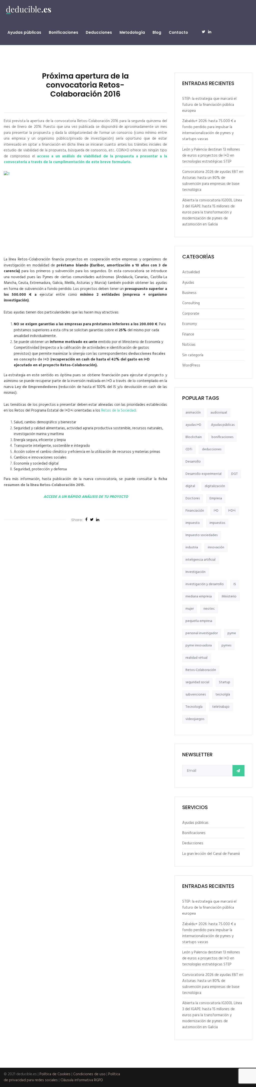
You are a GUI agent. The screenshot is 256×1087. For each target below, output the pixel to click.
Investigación (196, 572)
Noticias (189, 345)
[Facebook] (86, 520)
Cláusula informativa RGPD (81, 1080)
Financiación (195, 511)
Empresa (216, 498)
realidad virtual (197, 658)
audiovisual (218, 413)
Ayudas (188, 283)
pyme (232, 633)
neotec (209, 609)
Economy (189, 324)
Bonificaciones (63, 32)
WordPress (191, 366)
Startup (224, 682)
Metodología (132, 32)
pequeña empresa (199, 621)
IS (235, 584)
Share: (77, 519)
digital (190, 486)
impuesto (193, 523)
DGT (234, 474)
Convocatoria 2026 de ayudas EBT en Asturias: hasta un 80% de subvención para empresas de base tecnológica (212, 181)
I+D (216, 511)
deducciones (211, 449)
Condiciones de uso (89, 1074)
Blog (156, 32)
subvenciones (196, 694)
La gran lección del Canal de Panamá (211, 854)
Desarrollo (193, 462)
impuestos (217, 523)
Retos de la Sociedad (118, 411)
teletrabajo (221, 707)
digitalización (215, 486)
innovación (216, 547)
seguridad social (197, 682)
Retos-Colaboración (201, 670)
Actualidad (191, 272)
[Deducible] (29, 10)
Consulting (191, 303)
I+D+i (232, 511)
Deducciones (99, 32)
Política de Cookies (55, 1074)
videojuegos (195, 719)
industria (192, 547)
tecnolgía (223, 694)
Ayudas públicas (24, 32)
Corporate (190, 314)
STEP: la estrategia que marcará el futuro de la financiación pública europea (209, 105)
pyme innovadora (199, 645)
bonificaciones (222, 437)
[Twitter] (92, 520)
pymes (226, 645)
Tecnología (194, 707)
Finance (188, 334)
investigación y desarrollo (205, 584)
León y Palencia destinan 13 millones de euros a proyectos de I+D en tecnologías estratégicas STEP (211, 156)
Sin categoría (192, 355)
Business (189, 293)
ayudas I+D (193, 425)
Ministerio (229, 596)
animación (193, 413)
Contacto (178, 32)
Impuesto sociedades (202, 535)
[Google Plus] (97, 520)
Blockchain (194, 437)
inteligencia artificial (201, 560)
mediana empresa (199, 596)
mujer (190, 609)
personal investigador (202, 633)
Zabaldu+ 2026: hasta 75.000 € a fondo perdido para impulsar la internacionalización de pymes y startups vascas (209, 130)
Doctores (193, 498)
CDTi (189, 449)
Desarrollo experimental (204, 474)
